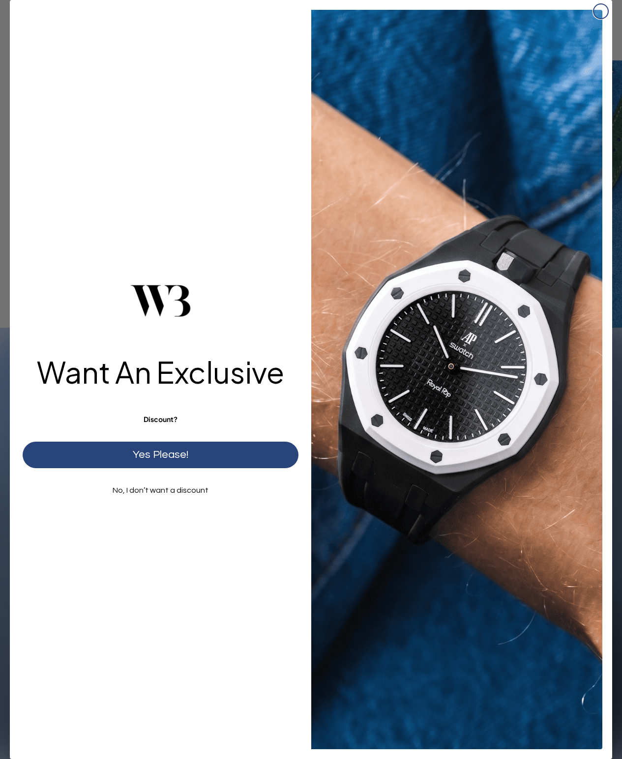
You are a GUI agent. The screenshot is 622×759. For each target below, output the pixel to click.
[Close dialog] (600, 11)
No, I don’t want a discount (160, 490)
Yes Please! (160, 454)
